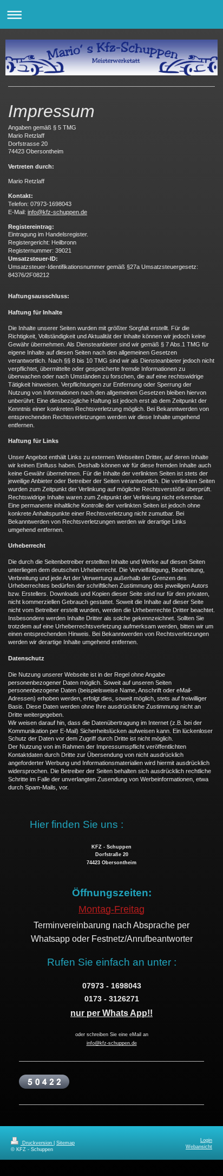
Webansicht (199, 1146)
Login (206, 1140)
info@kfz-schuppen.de (57, 212)
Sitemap (65, 1143)
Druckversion (37, 1143)
